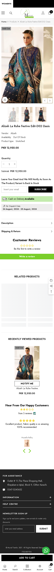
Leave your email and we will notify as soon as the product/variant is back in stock (26, 181)
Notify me (27, 383)
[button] (44, 100)
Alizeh (13, 133)
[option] (27, 65)
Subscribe (40, 189)
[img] (27, 409)
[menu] (3, 13)
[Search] (11, 13)
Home (3, 21)
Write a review (27, 256)
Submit (43, 528)
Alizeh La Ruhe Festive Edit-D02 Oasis (27, 388)
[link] (13, 319)
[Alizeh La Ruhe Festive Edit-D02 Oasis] (27, 362)
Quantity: (6, 158)
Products (13, 21)
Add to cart (27, 557)
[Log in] (43, 12)
